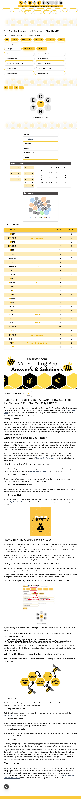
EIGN (12, 254)
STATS (61, 39)
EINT (12, 262)
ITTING (12, 315)
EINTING (12, 266)
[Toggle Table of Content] (27, 394)
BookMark (28, 12)
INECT (12, 331)
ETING (12, 282)
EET (12, 250)
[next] (16, 88)
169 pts (30, 139)
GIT (12, 319)
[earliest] (6, 88)
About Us (47, 12)
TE (12, 343)
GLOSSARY (16, 10)
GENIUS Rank (9, 715)
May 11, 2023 (44, 117)
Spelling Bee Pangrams (45, 458)
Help (54, 12)
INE (12, 303)
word (12, 230)
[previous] (11, 88)
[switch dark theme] (6, 786)
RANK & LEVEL (6, 10)
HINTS (14, 39)
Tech (24, 10)
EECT (12, 234)
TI (12, 347)
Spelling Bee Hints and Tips (39, 471)
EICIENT (12, 246)
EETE (12, 242)
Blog (65, 10)
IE (12, 286)
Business (31, 10)
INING (12, 307)
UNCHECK (42, 48)
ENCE (12, 270)
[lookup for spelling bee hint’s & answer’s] (6, 40)
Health (49, 10)
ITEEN (12, 299)
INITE (12, 311)
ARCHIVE (50, 39)
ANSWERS (26, 39)
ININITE (12, 339)
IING (12, 294)
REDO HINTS (29, 48)
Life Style (57, 10)
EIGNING (12, 258)
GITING (12, 323)
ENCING (12, 274)
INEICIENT (12, 327)
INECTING (12, 335)
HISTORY (38, 39)
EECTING (12, 238)
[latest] (21, 88)
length (60, 230)
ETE (12, 278)
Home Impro (40, 10)
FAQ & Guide (73, 10)
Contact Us (38, 12)
